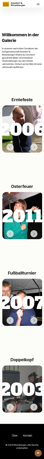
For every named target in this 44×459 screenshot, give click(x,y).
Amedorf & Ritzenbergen (18, 4)
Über (15, 435)
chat (38, 453)
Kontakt (27, 435)
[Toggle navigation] (38, 4)
